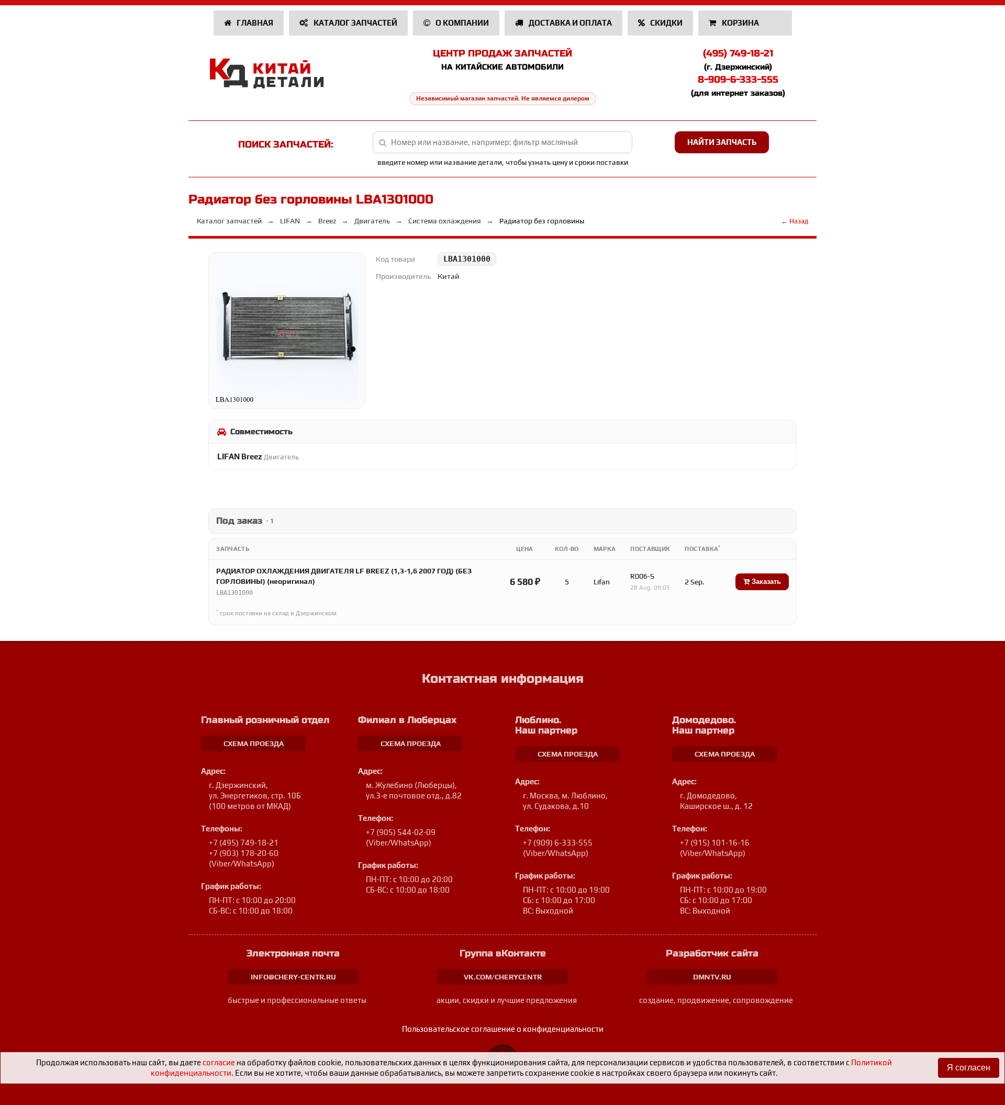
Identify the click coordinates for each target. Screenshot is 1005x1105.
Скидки (666, 22)
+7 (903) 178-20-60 (243, 853)
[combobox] (503, 142)
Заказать (765, 581)
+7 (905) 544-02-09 (401, 832)
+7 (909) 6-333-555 (558, 842)
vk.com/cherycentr (503, 977)
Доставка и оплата (569, 22)
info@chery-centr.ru (293, 977)
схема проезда (254, 743)
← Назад (794, 221)
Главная (254, 22)
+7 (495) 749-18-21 (243, 842)
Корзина (740, 22)
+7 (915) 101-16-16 (715, 842)
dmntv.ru (712, 977)
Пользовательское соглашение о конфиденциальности (503, 1028)
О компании (461, 22)
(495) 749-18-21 (738, 53)
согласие (219, 1062)
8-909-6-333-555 (738, 79)
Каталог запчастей (354, 22)
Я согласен (968, 1067)
